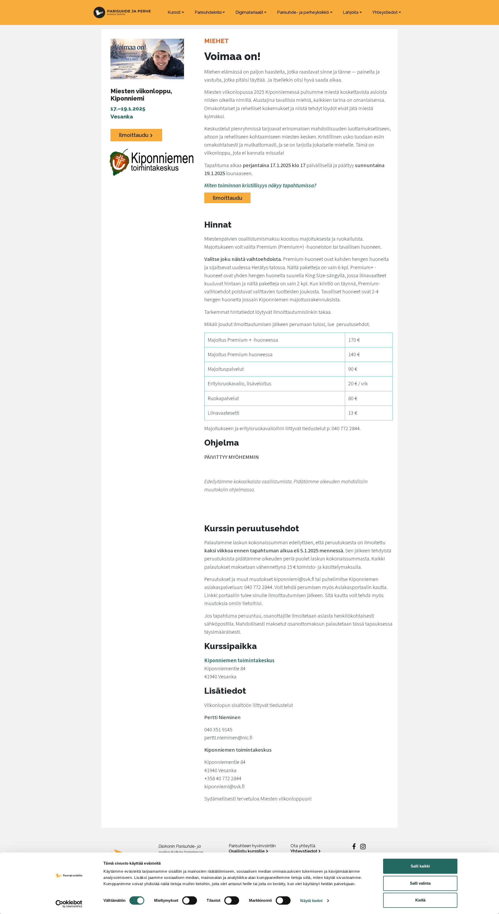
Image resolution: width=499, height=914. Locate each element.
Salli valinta (420, 883)
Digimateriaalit (249, 12)
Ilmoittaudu (133, 135)
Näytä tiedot (311, 900)
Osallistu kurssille (247, 851)
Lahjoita (350, 12)
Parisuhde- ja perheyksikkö (303, 12)
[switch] (189, 900)
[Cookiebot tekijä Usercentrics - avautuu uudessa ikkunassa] (69, 904)
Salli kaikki (420, 866)
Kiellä (420, 900)
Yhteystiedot (385, 12)
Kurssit (174, 12)
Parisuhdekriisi (208, 12)
